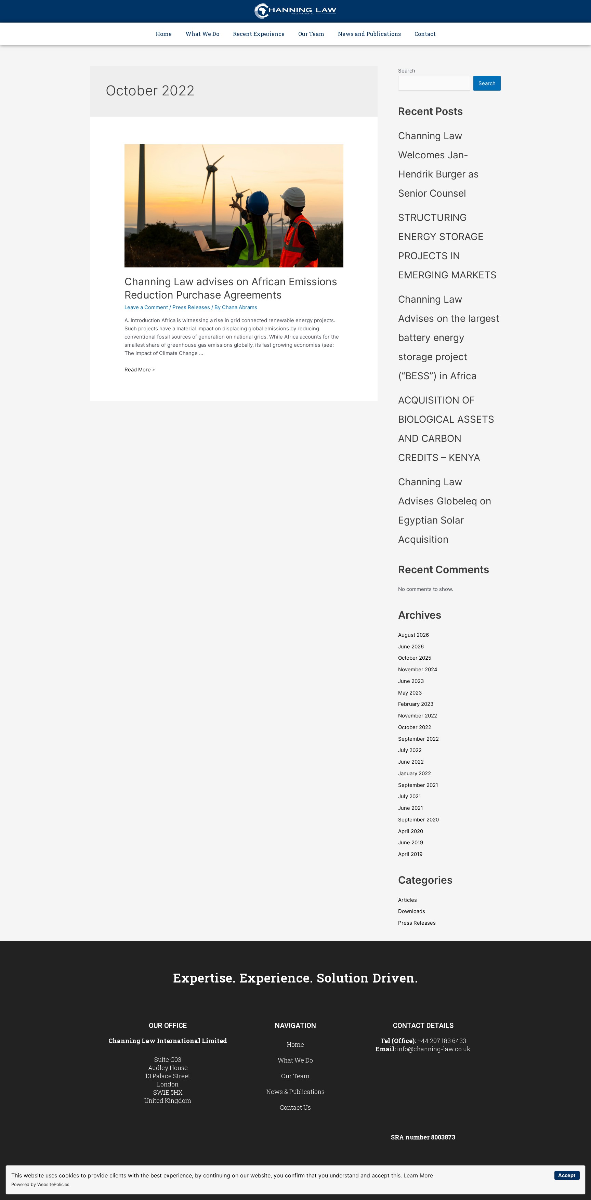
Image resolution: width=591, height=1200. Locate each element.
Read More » (139, 369)
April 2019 (410, 854)
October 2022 (414, 727)
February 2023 (416, 704)
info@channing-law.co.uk (434, 1049)
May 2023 (410, 692)
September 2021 (418, 785)
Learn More (418, 1175)
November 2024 (417, 669)
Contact (425, 33)
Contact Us (295, 1107)
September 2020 (418, 819)
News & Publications (295, 1091)
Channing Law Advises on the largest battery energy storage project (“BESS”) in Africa (448, 337)
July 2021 (409, 796)
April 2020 (410, 831)
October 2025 (414, 658)
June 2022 (411, 762)
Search (406, 70)
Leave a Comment (146, 307)
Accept (567, 1175)
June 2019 (410, 842)
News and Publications (369, 33)
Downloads (411, 911)
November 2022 (417, 715)
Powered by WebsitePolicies (40, 1184)
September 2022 (418, 739)
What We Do (202, 33)
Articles (407, 900)
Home (164, 33)
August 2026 (413, 635)
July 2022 (410, 750)
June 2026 (411, 646)
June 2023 (411, 681)
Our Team (311, 33)
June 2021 (410, 808)
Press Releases (191, 307)
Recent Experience (259, 33)
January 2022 (414, 773)
